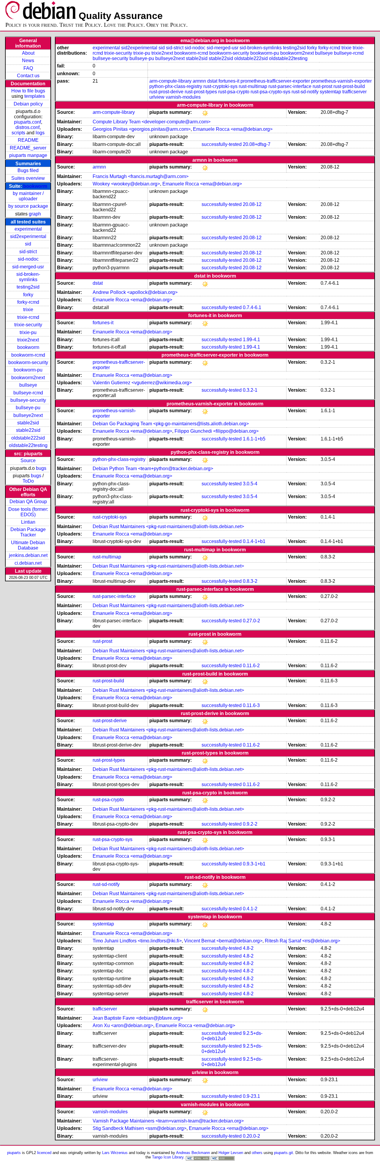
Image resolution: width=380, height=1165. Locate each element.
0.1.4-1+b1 (254, 541)
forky (28, 294)
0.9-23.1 (251, 1096)
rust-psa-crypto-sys (270, 91)
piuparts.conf (27, 122)
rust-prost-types (201, 91)
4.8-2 (248, 948)
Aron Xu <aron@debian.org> (123, 1025)
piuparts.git (283, 1152)
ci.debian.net (28, 563)
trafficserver (354, 91)
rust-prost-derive (166, 91)
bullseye (28, 385)
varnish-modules (183, 97)
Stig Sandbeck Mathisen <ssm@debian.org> (139, 1128)
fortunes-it (228, 81)
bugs (41, 468)
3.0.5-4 (250, 483)
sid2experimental (28, 236)
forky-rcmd (28, 302)
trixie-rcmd (28, 317)
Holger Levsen (230, 1152)
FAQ (28, 68)
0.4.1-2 (250, 908)
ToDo (28, 481)
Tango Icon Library (167, 1157)
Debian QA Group (28, 501)
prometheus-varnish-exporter (341, 81)
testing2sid (28, 286)
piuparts (14, 1152)
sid (28, 243)
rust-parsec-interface (289, 86)
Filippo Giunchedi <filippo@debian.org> (217, 431)
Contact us (28, 75)
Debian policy (28, 103)
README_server (28, 147)
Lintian (28, 522)
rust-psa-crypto (233, 91)
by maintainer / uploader (28, 196)
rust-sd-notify (305, 91)
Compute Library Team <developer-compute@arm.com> (151, 121)
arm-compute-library (170, 81)
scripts (18, 132)
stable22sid (28, 430)
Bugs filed (28, 170)
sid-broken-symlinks (28, 277)
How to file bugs (28, 90)
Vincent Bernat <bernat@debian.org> (223, 940)
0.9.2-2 (250, 823)
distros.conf (27, 127)
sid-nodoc (28, 259)
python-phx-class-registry (175, 86)
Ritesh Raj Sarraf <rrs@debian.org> (302, 940)
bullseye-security (28, 400)
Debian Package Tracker (28, 532)
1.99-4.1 (251, 339)
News (28, 60)
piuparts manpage (28, 155)
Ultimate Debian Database (28, 545)
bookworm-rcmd (28, 355)
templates (34, 96)
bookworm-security (28, 362)
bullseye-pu (28, 407)
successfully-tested (222, 144)
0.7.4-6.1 (252, 307)
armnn (199, 81)
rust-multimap (253, 86)
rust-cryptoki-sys (220, 86)
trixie (28, 309)
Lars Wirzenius (115, 1152)
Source (28, 460)
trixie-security (28, 324)
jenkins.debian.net (28, 555)
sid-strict (28, 251)
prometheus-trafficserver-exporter (275, 81)
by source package (28, 206)
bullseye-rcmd (28, 392)
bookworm (35, 186)
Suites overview (28, 178)
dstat (212, 81)
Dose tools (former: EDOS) (28, 512)
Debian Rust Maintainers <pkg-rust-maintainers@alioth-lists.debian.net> (168, 526)
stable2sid (28, 422)
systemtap (330, 91)
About (28, 53)
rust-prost (322, 86)
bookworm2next (28, 377)
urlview (156, 97)
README (28, 140)
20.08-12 (252, 204)
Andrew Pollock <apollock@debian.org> (135, 292)
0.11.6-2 (251, 665)
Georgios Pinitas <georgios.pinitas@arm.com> (142, 129)
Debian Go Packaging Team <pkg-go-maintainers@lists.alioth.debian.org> (171, 423)
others (257, 1152)
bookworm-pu (28, 369)
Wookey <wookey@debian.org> (126, 183)
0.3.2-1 (250, 390)
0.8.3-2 (250, 581)
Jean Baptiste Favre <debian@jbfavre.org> (138, 1018)
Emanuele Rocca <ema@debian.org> (233, 129)
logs (40, 132)
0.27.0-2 (251, 620)
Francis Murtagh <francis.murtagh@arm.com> (141, 176)
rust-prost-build (349, 86)
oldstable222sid (28, 437)
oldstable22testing (28, 445)
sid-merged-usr (28, 266)
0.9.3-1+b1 (254, 863)
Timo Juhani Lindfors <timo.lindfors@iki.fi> (137, 940)
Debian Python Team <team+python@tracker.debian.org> (153, 468)
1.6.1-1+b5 (254, 438)
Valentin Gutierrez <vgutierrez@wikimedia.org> (142, 382)
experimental (28, 229)
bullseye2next (28, 415)
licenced (44, 1152)
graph (35, 213)
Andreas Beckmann (193, 1152)
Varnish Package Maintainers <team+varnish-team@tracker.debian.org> (168, 1120)
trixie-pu (28, 332)
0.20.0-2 (251, 1136)
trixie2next (28, 339)
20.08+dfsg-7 (256, 144)
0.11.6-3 (251, 705)
